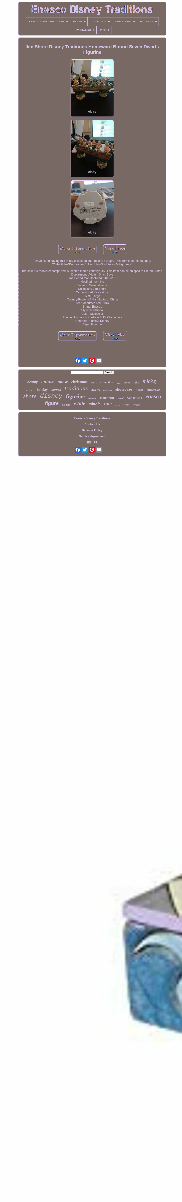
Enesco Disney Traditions (92, 418)
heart (139, 389)
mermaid (29, 390)
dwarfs (95, 389)
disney (51, 396)
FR (96, 442)
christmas (79, 382)
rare (108, 403)
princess (136, 405)
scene (127, 382)
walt (94, 382)
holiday (42, 389)
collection (106, 382)
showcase (123, 389)
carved (56, 389)
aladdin (66, 404)
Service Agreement (92, 436)
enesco (153, 396)
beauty (32, 382)
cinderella (153, 389)
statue (117, 405)
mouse (48, 381)
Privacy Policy (92, 430)
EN (89, 442)
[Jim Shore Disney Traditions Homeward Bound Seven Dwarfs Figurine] (92, 88)
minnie (94, 404)
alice (136, 382)
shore (29, 396)
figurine (75, 396)
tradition (92, 399)
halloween (107, 390)
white (79, 403)
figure (52, 403)
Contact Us (92, 424)
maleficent (107, 397)
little (119, 383)
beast (121, 398)
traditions (76, 388)
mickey (150, 381)
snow (63, 381)
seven (126, 404)
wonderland (134, 397)
